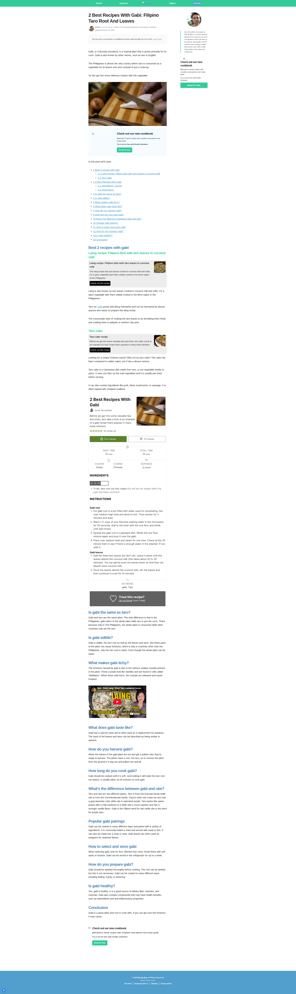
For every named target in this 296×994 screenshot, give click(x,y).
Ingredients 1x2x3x (110, 185)
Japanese (123, 3)
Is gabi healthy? (103, 235)
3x (99, 483)
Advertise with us (141, 983)
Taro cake (105, 178)
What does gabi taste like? (107, 206)
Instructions (106, 190)
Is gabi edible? (101, 198)
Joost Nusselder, (107, 27)
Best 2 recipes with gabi (106, 170)
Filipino (172, 3)
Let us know (125, 600)
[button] (91, 431)
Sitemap (154, 983)
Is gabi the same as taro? (107, 194)
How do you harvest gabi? (107, 210)
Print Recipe (110, 439)
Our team (127, 983)
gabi (99, 306)
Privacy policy (166, 983)
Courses (197, 3)
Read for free (124, 150)
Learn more (157, 39)
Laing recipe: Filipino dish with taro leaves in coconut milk (129, 173)
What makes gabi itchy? (106, 202)
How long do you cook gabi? (108, 214)
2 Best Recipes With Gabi (107, 182)
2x (95, 483)
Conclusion (100, 239)
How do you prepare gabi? (108, 231)
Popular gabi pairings (105, 223)
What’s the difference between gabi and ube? (117, 219)
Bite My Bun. (143, 977)
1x (92, 483)
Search (99, 3)
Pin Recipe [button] (148, 439)
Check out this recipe (100, 283)
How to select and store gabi (109, 227)
